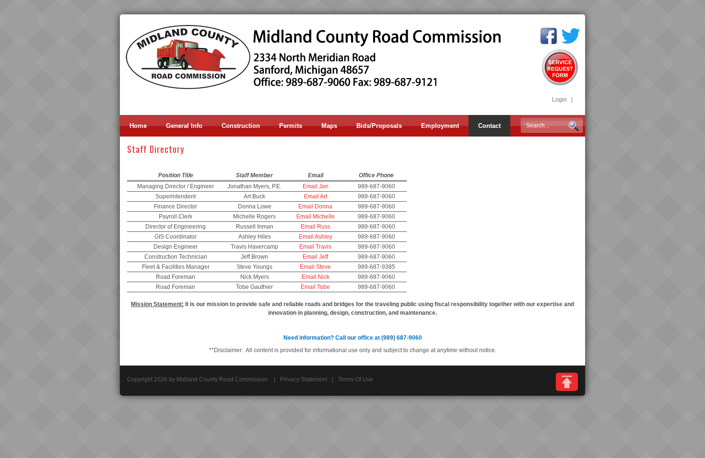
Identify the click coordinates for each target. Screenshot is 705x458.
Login (559, 99)
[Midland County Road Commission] (314, 56)
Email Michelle (315, 216)
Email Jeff (315, 256)
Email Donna (315, 206)
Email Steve (315, 266)
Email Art (315, 196)
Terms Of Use (355, 379)
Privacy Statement (303, 379)
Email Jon (316, 186)
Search (573, 126)
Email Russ (315, 226)
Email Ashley (315, 236)
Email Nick (315, 277)
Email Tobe (315, 287)
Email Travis (315, 246)
